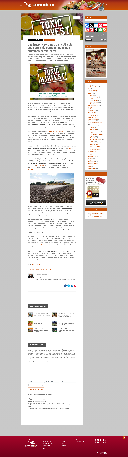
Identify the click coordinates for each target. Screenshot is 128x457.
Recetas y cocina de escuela (94, 149)
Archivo (63, 441)
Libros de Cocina (91, 112)
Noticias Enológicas (94, 102)
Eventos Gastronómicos (93, 105)
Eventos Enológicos (94, 100)
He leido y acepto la (38, 385)
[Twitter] (98, 440)
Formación (90, 107)
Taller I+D (90, 154)
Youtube (105, 25)
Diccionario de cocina (92, 90)
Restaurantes (90, 153)
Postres (91, 141)
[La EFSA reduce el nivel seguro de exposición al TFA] (31, 323)
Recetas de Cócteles (94, 86)
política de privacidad (42, 385)
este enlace (32, 260)
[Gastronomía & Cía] (39, 4)
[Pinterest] (103, 440)
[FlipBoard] (98, 442)
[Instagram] (95, 442)
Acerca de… (64, 439)
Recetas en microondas (95, 146)
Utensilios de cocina (92, 165)
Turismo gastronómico (92, 163)
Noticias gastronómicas (50, 39)
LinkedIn (96, 25)
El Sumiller (92, 98)
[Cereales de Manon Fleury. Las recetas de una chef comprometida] (78, 17)
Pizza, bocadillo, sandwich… (96, 139)
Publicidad (64, 445)
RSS (105, 30)
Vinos (91, 103)
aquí (68, 408)
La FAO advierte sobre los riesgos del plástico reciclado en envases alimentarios (41, 330)
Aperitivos (92, 127)
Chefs (89, 88)
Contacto (63, 443)
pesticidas (45, 269)
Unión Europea (51, 269)
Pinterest (100, 25)
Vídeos (89, 166)
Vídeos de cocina (91, 168)
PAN (69, 257)
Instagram (87, 30)
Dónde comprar (91, 92)
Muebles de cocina (92, 117)
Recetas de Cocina (92, 126)
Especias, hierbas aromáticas (96, 134)
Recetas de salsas (94, 144)
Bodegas (92, 95)
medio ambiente (38, 269)
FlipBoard (91, 30)
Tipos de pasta (93, 115)
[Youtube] (106, 440)
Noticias (44, 439)
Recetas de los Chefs (92, 148)
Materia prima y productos (93, 114)
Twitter (91, 25)
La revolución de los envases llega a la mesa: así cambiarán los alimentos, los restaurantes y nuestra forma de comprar (66, 315)
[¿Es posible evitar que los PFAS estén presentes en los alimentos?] (31, 315)
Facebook (87, 25)
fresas (43, 245)
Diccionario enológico (94, 97)
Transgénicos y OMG (92, 160)
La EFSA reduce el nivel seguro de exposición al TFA (41, 322)
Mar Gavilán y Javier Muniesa (35, 39)
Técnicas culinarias (92, 156)
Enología (89, 93)
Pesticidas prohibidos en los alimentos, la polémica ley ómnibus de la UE (66, 330)
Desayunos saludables (94, 131)
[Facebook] (95, 440)
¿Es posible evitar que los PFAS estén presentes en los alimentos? (42, 314)
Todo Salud (90, 158)
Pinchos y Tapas (93, 137)
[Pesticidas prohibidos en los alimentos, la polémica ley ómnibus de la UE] (55, 330)
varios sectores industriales (56, 131)
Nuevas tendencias (92, 120)
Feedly (100, 30)
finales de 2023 (40, 165)
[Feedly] (103, 442)
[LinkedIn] (100, 440)
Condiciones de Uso (80, 441)
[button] (21, 4)
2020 (70, 148)
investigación (31, 269)
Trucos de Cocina (91, 161)
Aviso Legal (78, 439)
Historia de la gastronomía (93, 109)
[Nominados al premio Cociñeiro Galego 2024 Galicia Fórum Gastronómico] (75, 17)
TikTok (96, 30)
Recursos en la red (92, 151)
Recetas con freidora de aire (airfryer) (96, 122)
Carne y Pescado (93, 129)
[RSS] (106, 442)
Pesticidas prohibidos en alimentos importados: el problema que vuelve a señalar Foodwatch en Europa (66, 323)
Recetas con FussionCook (95, 143)
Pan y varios (92, 136)
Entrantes (92, 132)
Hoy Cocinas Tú (91, 110)
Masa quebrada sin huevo (97, 216)
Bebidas (89, 85)
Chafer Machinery (36, 264)
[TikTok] (100, 442)
